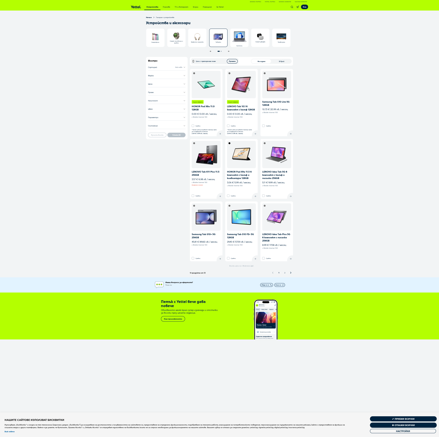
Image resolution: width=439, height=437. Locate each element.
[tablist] (185, 7)
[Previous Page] (273, 272)
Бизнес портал (255, 1)
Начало (149, 17)
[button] (167, 67)
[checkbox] (193, 126)
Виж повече (10, 431)
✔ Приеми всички (403, 418)
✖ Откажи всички (403, 425)
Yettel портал (270, 1)
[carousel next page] (228, 51)
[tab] (152, 7)
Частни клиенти (301, 1)
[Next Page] (290, 272)
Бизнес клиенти (285, 1)
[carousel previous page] (210, 51)
